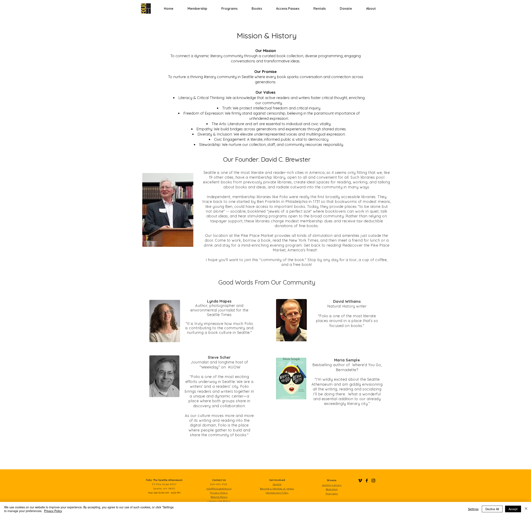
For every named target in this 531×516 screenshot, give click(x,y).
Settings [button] (473, 509)
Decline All (492, 509)
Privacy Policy (53, 511)
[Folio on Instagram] (373, 480)
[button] (197, 8)
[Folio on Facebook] (366, 480)
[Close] (526, 509)
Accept (513, 509)
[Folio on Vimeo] (360, 480)
